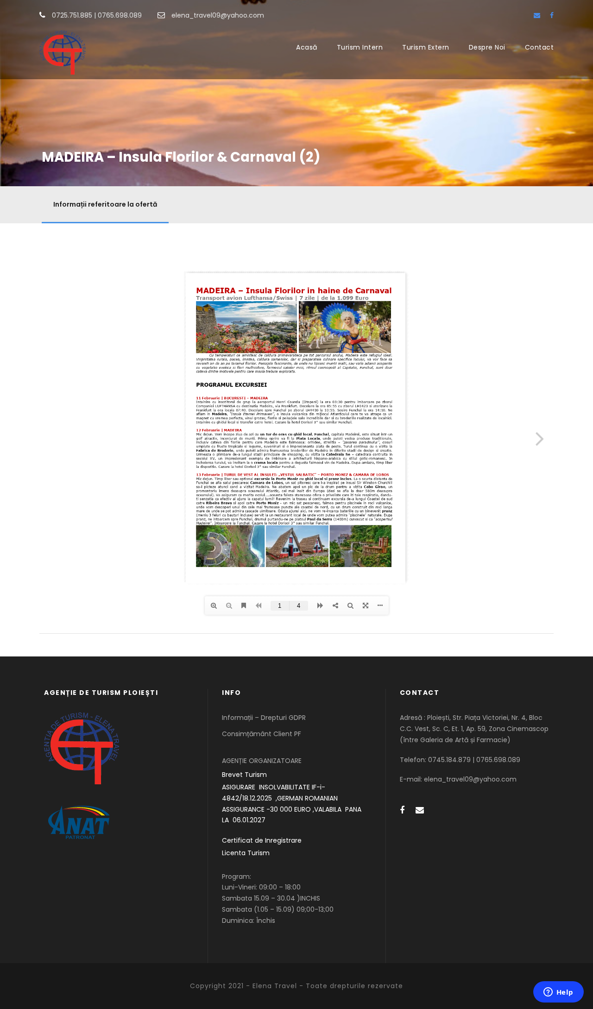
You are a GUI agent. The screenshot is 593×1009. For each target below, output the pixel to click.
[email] (537, 15)
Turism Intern (360, 47)
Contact (539, 47)
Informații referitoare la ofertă (105, 204)
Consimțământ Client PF (261, 733)
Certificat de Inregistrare (262, 840)
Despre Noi (487, 47)
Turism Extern (425, 47)
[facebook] (552, 15)
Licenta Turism (246, 853)
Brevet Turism (244, 774)
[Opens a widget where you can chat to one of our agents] (558, 992)
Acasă (306, 47)
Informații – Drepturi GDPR (264, 717)
